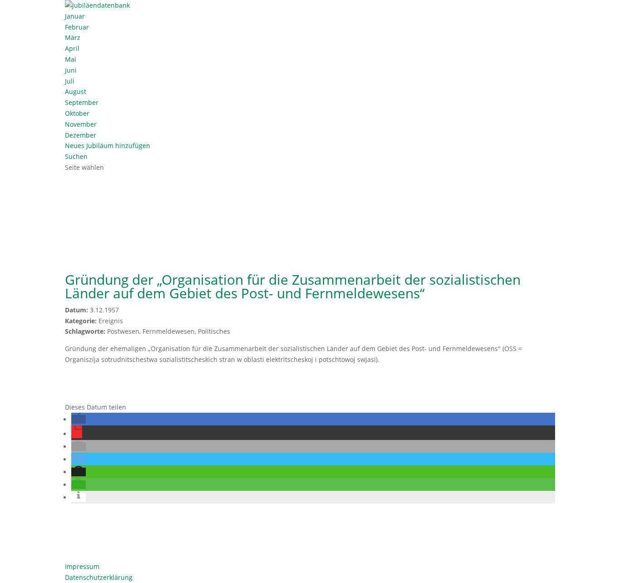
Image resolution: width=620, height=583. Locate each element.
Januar (75, 16)
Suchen (76, 156)
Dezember (80, 135)
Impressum (82, 566)
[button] (78, 419)
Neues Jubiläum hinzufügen (107, 145)
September (81, 102)
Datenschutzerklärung (99, 577)
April (72, 48)
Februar (77, 27)
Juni (71, 70)
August (75, 91)
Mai (70, 59)
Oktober (77, 113)
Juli (69, 81)
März (72, 37)
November (81, 124)
